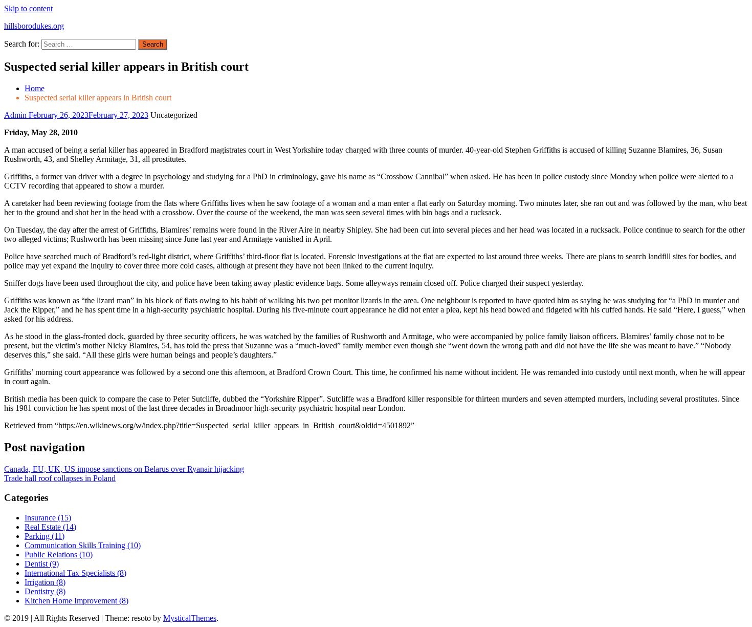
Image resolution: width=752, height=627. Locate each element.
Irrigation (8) (45, 582)
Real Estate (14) (50, 526)
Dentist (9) (42, 563)
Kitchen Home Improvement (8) (76, 600)
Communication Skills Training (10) (83, 545)
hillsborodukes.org (34, 26)
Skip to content (28, 8)
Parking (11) (44, 536)
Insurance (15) (48, 517)
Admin (16, 115)
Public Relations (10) (59, 554)
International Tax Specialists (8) (75, 573)
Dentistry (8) (45, 591)
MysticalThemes (189, 618)
